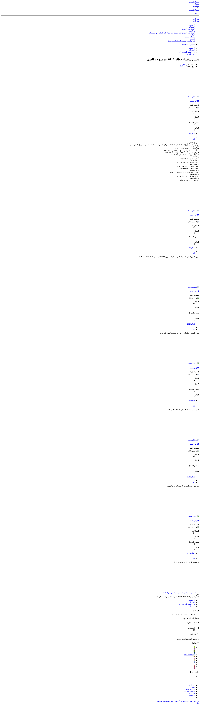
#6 (194, 559)
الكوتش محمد (180, 64)
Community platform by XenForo (178, 701)
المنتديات (192, 27)
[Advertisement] (148, 82)
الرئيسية (192, 25)
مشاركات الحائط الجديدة (176, 41)
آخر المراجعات (190, 37)
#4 (194, 406)
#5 (194, 482)
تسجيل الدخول (194, 10)
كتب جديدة (178, 33)
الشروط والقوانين (189, 689)
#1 (194, 139)
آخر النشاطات (153, 33)
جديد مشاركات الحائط (166, 33)
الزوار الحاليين (190, 41)
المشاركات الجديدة (188, 29)
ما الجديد (192, 31)
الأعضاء (192, 39)
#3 (194, 329)
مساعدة (192, 693)
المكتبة (192, 35)
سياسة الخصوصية (189, 691)
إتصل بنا (192, 687)
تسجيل (196, 13)
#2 (194, 253)
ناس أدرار (195, 19)
